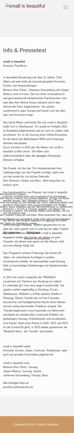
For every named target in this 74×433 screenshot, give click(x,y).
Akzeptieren (11, 232)
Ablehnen (33, 232)
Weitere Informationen (37, 238)
